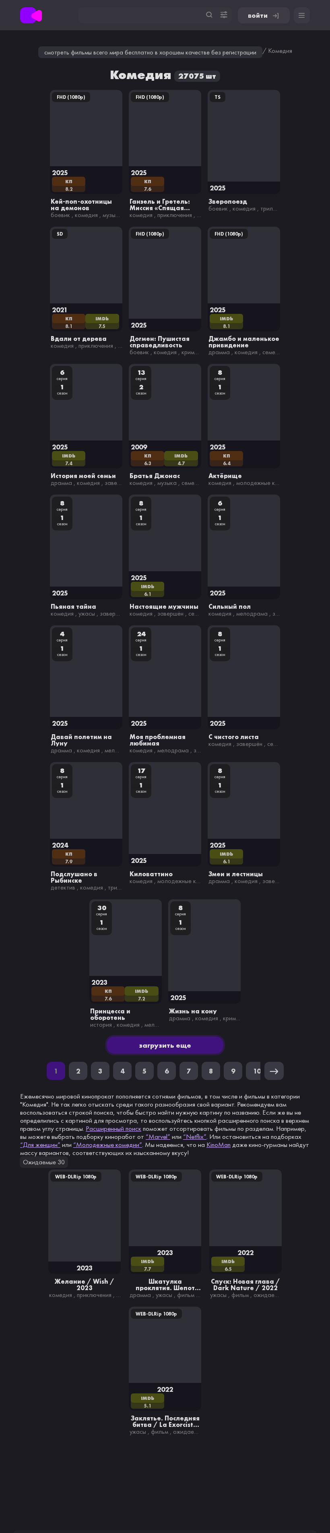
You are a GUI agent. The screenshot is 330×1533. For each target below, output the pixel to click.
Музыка (112, 215)
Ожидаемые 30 (44, 1162)
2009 (139, 447)
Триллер (271, 208)
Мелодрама (252, 613)
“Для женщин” (40, 1144)
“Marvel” (158, 1136)
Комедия (86, 215)
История (101, 1024)
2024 (60, 845)
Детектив (63, 887)
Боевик (60, 215)
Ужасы (86, 613)
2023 (99, 982)
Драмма (219, 352)
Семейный (275, 352)
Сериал (198, 613)
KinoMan (218, 1144)
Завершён (118, 483)
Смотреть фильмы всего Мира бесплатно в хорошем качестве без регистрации (150, 52)
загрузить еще (165, 1045)
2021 (60, 309)
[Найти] (209, 15)
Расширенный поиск (113, 1128)
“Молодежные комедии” (107, 1144)
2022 (245, 1252)
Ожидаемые (269, 1295)
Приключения (174, 215)
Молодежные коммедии (267, 483)
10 (257, 1071)
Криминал (194, 352)
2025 (60, 172)
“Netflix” (194, 1136)
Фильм (185, 1295)
